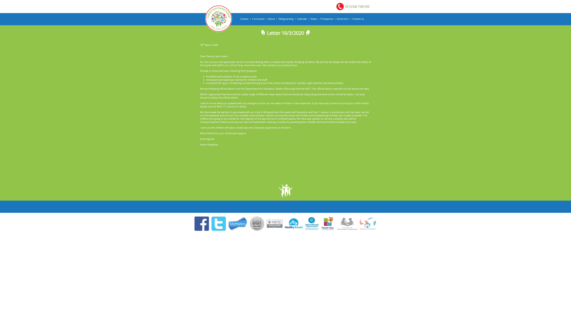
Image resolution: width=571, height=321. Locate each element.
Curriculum (258, 19)
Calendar (302, 19)
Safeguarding (286, 19)
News (314, 19)
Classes (244, 19)
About (271, 19)
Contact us (358, 19)
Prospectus (326, 19)
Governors (343, 19)
